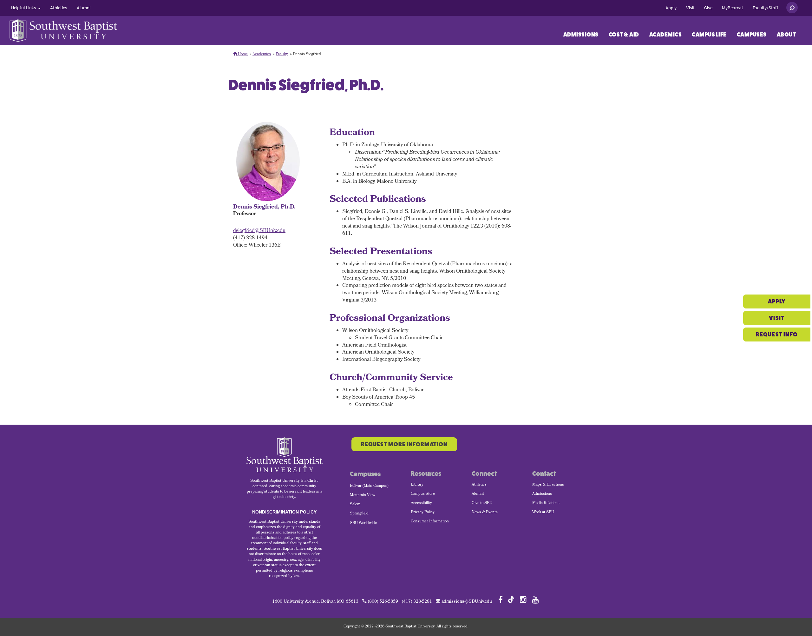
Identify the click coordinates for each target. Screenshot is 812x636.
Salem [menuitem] (355, 504)
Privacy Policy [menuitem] (423, 512)
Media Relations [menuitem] (546, 503)
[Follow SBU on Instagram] (523, 599)
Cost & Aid (624, 34)
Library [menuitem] (417, 485)
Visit (690, 7)
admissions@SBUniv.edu (467, 602)
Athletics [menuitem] (479, 485)
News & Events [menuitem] (485, 512)
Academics (665, 34)
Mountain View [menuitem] (362, 495)
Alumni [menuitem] (478, 494)
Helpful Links (24, 7)
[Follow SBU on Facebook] (500, 599)
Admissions (581, 34)
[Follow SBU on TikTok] (511, 599)
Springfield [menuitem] (359, 514)
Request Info (777, 334)
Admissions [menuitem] (542, 494)
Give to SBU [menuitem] (482, 503)
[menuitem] (25, 8)
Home (242, 54)
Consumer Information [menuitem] (430, 522)
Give (708, 7)
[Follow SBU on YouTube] (535, 599)
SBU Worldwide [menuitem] (363, 523)
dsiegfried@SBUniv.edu (259, 231)
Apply (671, 7)
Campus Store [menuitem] (423, 494)
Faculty (282, 54)
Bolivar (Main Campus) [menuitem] (369, 486)
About (786, 34)
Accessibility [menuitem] (421, 503)
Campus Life (709, 34)
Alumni (83, 7)
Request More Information (404, 444)
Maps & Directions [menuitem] (548, 485)
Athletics (58, 7)
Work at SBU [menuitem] (543, 512)
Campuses (752, 34)
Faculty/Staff (765, 7)
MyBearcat (732, 7)
